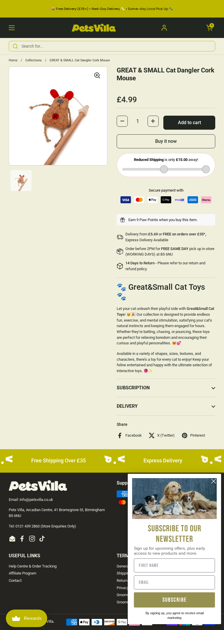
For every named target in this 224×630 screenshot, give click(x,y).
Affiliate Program (22, 573)
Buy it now (166, 141)
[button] (209, 28)
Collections (33, 60)
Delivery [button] (127, 406)
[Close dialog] (214, 481)
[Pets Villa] (94, 28)
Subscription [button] (133, 388)
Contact (15, 580)
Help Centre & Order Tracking (33, 566)
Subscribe (174, 599)
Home (13, 60)
